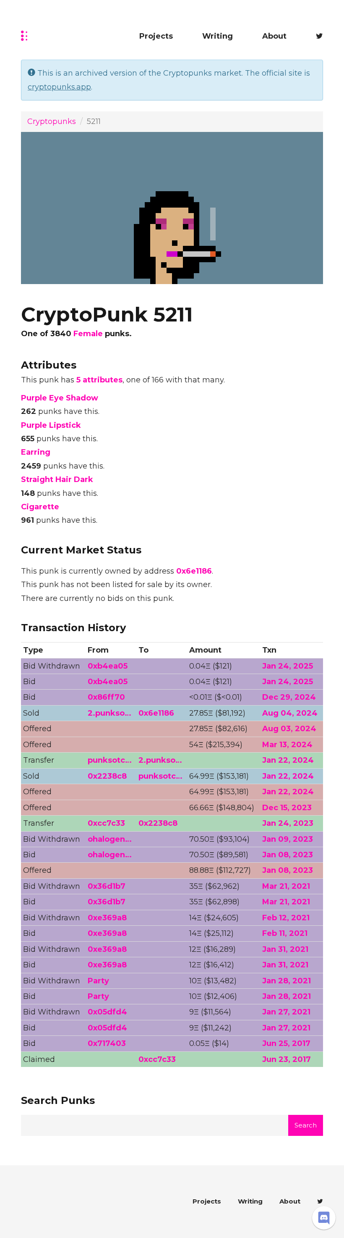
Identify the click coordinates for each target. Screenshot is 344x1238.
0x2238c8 (107, 776)
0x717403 (107, 1043)
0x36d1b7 (106, 886)
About (274, 36)
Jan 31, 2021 (285, 949)
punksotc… (110, 760)
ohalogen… (110, 839)
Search (305, 1125)
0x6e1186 (194, 571)
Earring (35, 452)
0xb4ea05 (108, 666)
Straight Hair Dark (57, 479)
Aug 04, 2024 (290, 713)
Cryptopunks (51, 121)
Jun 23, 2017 (286, 1059)
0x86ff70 (106, 697)
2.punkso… (109, 713)
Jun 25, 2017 (286, 1043)
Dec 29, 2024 (289, 697)
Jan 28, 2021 (286, 980)
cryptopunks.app (59, 87)
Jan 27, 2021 (286, 1012)
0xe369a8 (107, 917)
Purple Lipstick (51, 425)
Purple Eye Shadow (59, 398)
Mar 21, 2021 (286, 886)
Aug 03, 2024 (289, 728)
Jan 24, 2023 (287, 823)
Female (88, 333)
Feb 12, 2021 (286, 917)
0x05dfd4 (107, 1012)
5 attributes (99, 380)
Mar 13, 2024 (287, 744)
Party (98, 980)
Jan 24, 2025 (287, 666)
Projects (156, 36)
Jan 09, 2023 (287, 839)
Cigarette (40, 506)
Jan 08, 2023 (287, 854)
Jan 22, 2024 (288, 760)
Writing (217, 36)
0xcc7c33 (106, 823)
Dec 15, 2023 (287, 807)
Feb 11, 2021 (285, 933)
